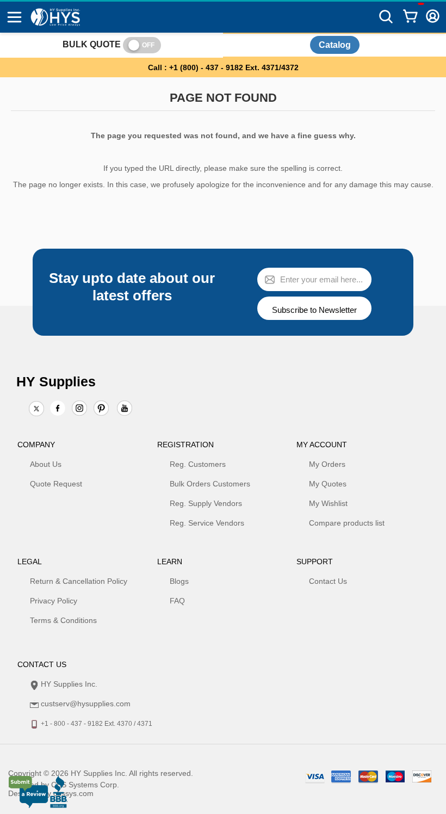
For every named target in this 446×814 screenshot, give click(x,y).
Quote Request (56, 483)
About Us (45, 464)
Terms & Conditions (63, 620)
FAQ (177, 600)
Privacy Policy (53, 600)
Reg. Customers (198, 464)
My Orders (327, 464)
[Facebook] (57, 408)
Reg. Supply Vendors (206, 503)
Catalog (335, 45)
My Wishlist (328, 503)
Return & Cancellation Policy (78, 581)
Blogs (179, 581)
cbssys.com (73, 793)
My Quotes (327, 483)
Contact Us (328, 581)
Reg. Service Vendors (207, 523)
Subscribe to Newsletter (314, 309)
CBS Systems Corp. (85, 784)
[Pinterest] (101, 409)
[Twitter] (36, 409)
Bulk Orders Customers (210, 483)
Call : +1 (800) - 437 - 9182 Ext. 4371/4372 (223, 67)
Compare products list (347, 523)
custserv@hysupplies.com (86, 703)
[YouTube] (124, 409)
